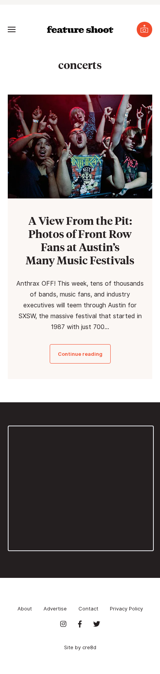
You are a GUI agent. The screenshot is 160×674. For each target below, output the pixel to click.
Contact (88, 608)
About (24, 608)
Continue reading (80, 354)
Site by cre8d (80, 647)
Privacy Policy (126, 608)
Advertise (55, 608)
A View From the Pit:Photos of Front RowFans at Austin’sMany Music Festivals (80, 240)
